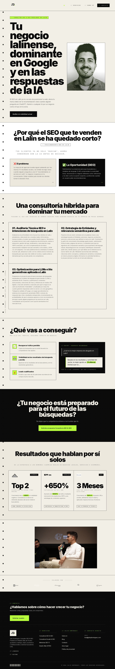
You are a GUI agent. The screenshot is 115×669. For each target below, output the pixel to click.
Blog (63, 639)
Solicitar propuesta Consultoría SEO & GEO (56, 428)
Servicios (77, 5)
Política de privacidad (68, 649)
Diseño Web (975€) (45, 646)
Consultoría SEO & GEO (46, 636)
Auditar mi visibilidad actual (22, 114)
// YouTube (14, 654)
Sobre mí (90, 5)
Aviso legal (65, 646)
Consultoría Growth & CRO (47, 639)
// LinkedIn (14, 651)
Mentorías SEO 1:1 (44, 642)
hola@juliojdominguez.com (92, 637)
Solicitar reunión (18, 618)
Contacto (104, 5)
